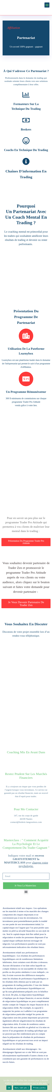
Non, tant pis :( (22, 1088)
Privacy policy (39, 1088)
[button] (46, 5)
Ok (9, 1088)
